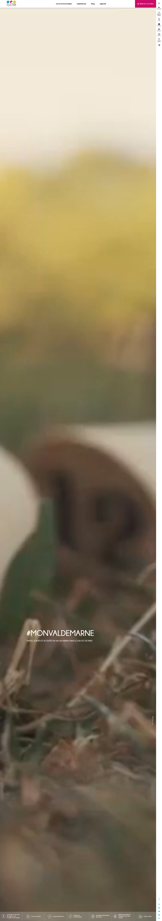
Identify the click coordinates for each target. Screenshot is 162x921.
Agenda (103, 4)
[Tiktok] (159, 918)
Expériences (81, 4)
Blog (93, 4)
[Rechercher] (159, 3)
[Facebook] (159, 904)
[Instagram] (159, 908)
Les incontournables (64, 4)
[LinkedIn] (159, 915)
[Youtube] (159, 911)
